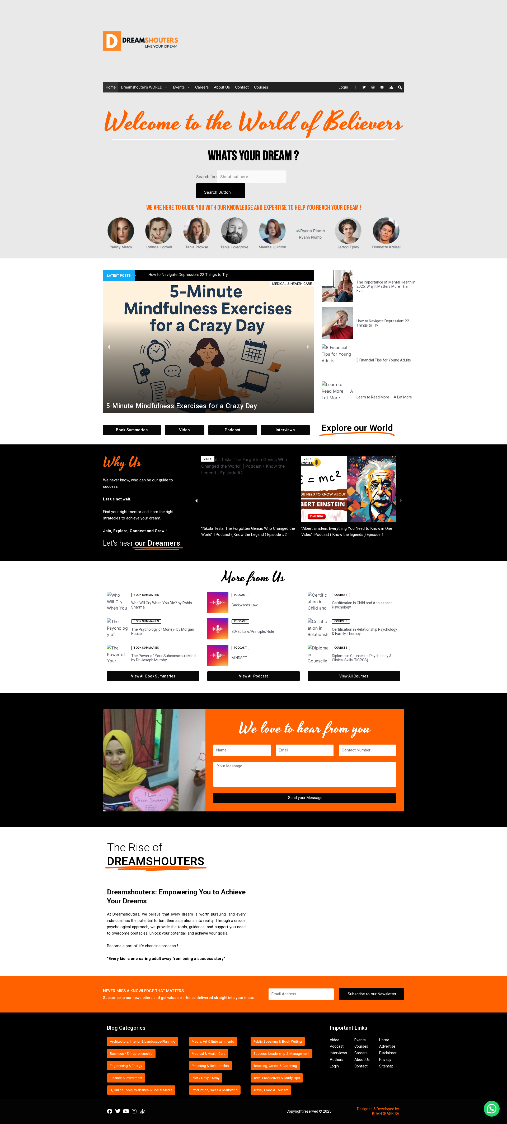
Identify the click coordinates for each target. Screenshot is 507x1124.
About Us (222, 87)
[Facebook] (355, 87)
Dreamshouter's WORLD (141, 87)
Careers (202, 87)
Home (111, 87)
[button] (109, 347)
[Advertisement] (324, 41)
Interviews (338, 1053)
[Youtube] (382, 87)
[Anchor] (391, 87)
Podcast (337, 1046)
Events (179, 87)
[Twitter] (364, 87)
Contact (242, 87)
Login (343, 87)
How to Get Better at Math (224, 528)
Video (334, 1040)
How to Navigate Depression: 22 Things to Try (178, 274)
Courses (261, 87)
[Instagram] (373, 87)
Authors (336, 1059)
